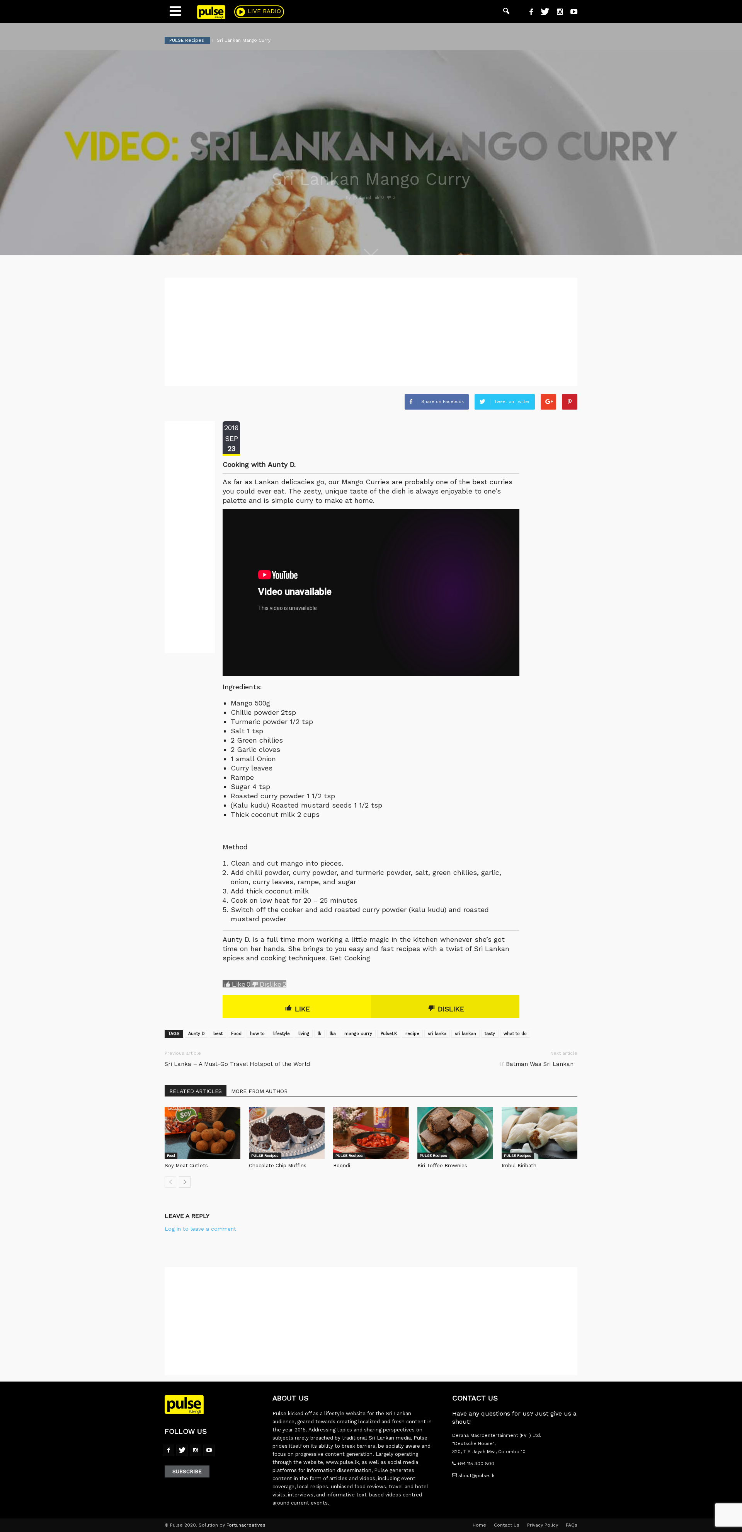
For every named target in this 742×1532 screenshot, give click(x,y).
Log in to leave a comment (200, 1229)
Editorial (362, 197)
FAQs (571, 1525)
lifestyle (281, 1033)
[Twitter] (542, 12)
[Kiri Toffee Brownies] (455, 1133)
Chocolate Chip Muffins (277, 1165)
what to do (515, 1033)
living (303, 1033)
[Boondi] (371, 1133)
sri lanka (437, 1033)
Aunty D (196, 1033)
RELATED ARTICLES (195, 1091)
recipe (412, 1033)
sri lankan (465, 1033)
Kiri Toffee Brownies (442, 1165)
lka (333, 1033)
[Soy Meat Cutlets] (202, 1133)
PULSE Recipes (265, 1155)
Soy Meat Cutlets (186, 1165)
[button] (506, 11)
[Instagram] (557, 12)
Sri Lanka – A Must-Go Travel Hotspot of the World (237, 1064)
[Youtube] (571, 12)
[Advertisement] (371, 332)
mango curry (358, 1033)
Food (236, 1033)
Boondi (341, 1165)
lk (319, 1033)
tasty (490, 1033)
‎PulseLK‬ (389, 1033)
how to (257, 1033)
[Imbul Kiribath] (539, 1133)
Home (479, 1525)
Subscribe (187, 1471)
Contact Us (506, 1525)
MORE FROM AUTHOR (259, 1091)
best (218, 1033)
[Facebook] (528, 12)
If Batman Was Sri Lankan (538, 1064)
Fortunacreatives (245, 1525)
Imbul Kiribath (519, 1165)
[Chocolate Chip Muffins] (287, 1133)
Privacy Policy (542, 1525)
